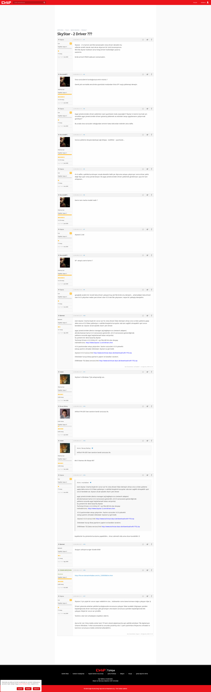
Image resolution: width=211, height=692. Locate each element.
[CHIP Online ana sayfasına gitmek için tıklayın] (6, 3)
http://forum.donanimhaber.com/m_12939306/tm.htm (94, 575)
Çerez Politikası (112, 673)
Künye (130, 673)
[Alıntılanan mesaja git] (92, 448)
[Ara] (44, 2)
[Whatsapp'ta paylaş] (143, 40)
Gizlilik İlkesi (65, 673)
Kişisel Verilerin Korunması (96, 673)
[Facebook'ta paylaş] (151, 40)
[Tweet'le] (147, 40)
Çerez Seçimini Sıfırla (142, 673)
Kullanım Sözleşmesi (78, 673)
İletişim (122, 673)
